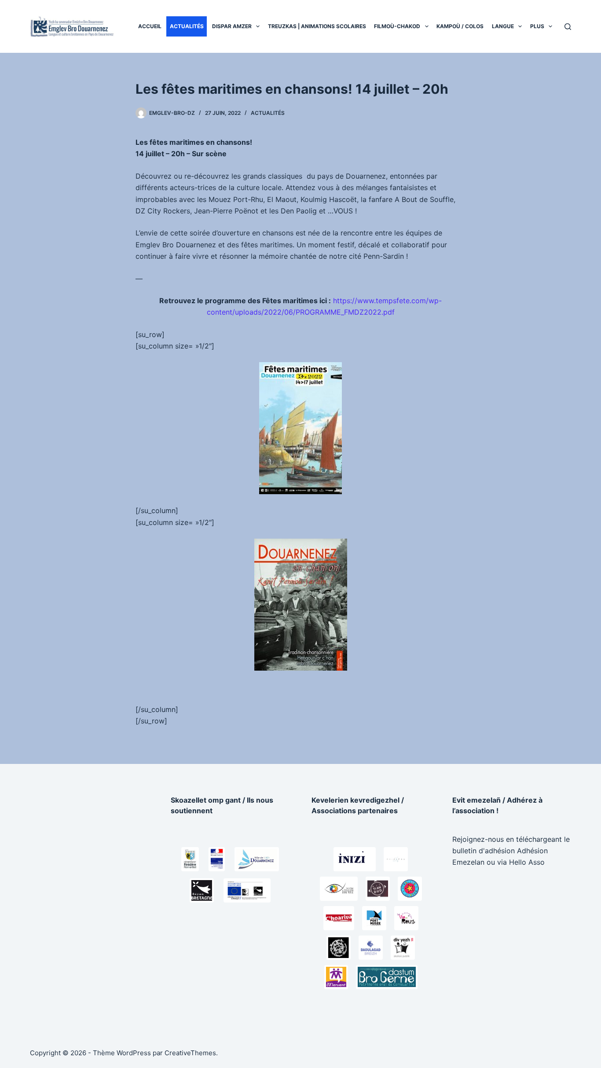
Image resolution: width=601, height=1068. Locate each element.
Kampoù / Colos (460, 26)
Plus (537, 26)
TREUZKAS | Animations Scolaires (317, 26)
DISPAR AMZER (232, 26)
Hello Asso (527, 862)
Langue (503, 26)
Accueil (149, 26)
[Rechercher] (567, 26)
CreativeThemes (190, 1053)
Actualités (187, 26)
